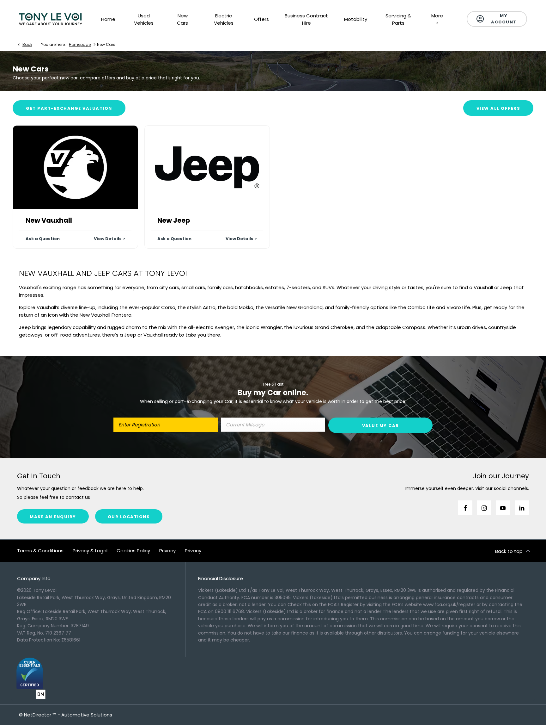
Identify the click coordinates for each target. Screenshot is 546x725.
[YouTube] (503, 507)
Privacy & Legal (90, 550)
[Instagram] (484, 507)
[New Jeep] (207, 167)
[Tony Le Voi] (50, 19)
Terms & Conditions (40, 550)
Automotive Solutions (86, 714)
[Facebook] (465, 507)
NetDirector (38, 714)
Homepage (80, 44)
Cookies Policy (133, 550)
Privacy (167, 550)
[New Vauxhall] (75, 167)
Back (27, 44)
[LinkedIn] (522, 507)
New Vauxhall (49, 220)
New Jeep (173, 220)
